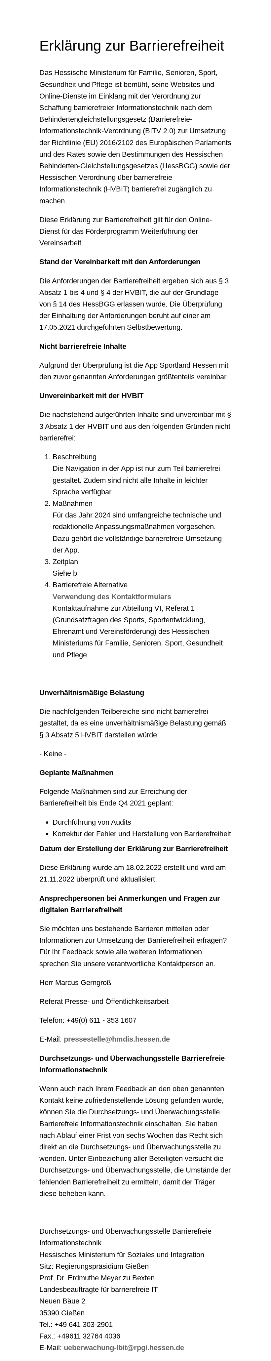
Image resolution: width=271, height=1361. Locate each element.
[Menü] (11, 11)
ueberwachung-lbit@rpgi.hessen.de (124, 1347)
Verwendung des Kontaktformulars (112, 597)
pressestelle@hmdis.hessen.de (117, 1039)
